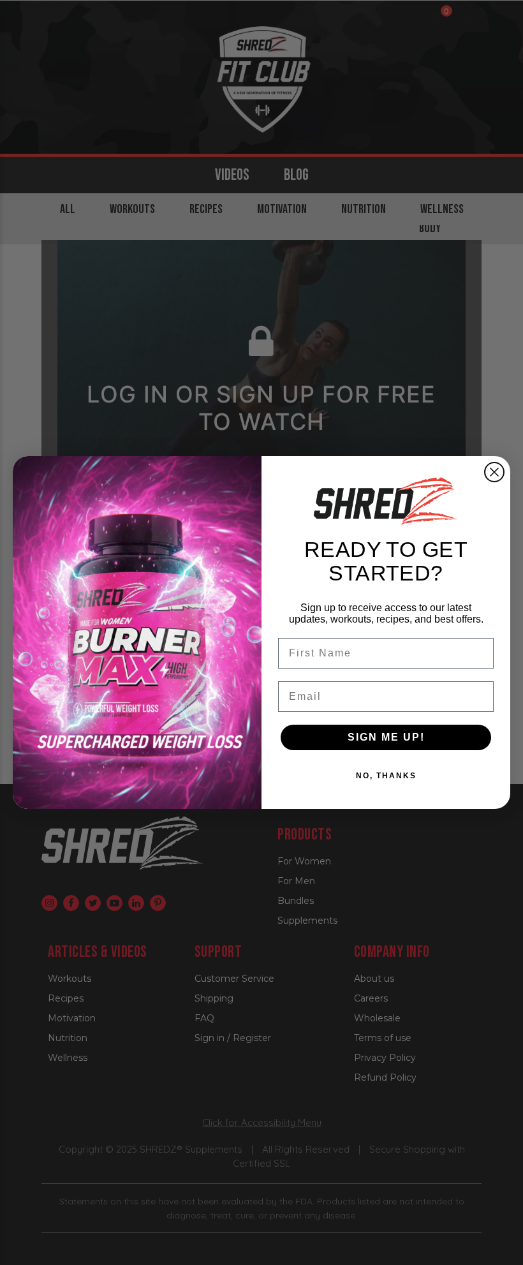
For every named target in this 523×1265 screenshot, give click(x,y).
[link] (386, 501)
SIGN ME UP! (386, 737)
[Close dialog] (494, 472)
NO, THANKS (386, 775)
